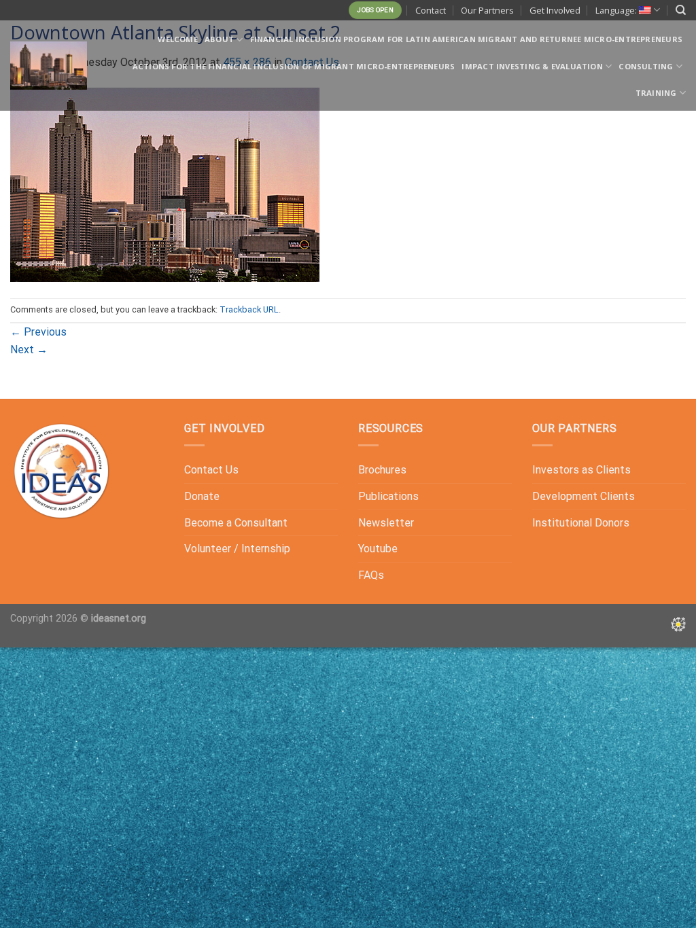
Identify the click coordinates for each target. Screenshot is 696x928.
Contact (430, 10)
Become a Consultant (236, 522)
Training (656, 93)
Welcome (178, 39)
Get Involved (554, 10)
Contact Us (211, 469)
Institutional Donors (580, 522)
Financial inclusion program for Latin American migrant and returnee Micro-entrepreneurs (466, 39)
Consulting (646, 66)
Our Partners (487, 10)
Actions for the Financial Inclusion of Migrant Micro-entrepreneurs (294, 66)
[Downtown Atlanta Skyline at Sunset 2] (164, 183)
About (219, 39)
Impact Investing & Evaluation (532, 66)
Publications (388, 496)
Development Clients (583, 496)
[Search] (681, 10)
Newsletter (386, 522)
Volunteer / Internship (237, 548)
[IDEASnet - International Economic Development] (48, 65)
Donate (202, 496)
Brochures (382, 469)
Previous (38, 331)
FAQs (371, 575)
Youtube (378, 548)
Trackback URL (249, 309)
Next (29, 349)
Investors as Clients (581, 469)
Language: (617, 10)
